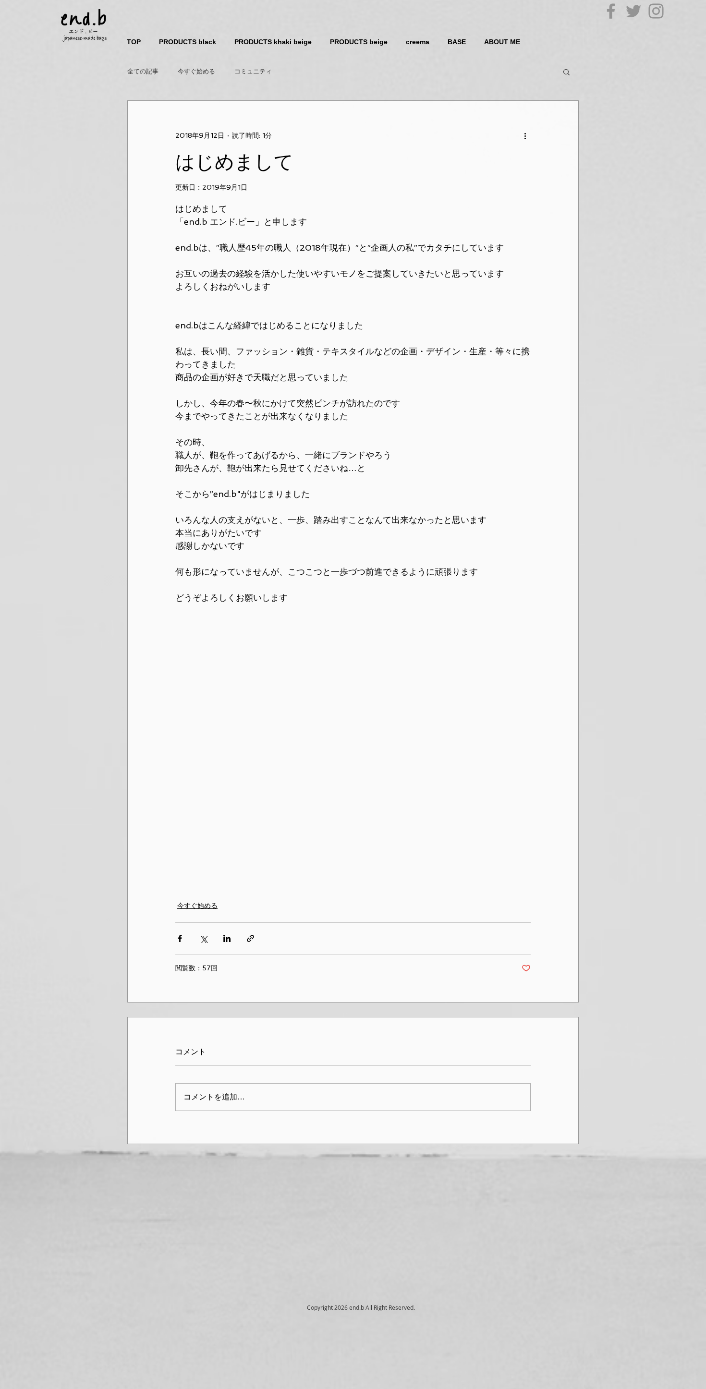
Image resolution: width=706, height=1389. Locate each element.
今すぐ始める (196, 71)
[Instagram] (656, 11)
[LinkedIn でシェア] (226, 938)
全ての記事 (142, 71)
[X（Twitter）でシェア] (203, 938)
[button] (566, 71)
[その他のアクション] (525, 135)
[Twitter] (633, 11)
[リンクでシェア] (250, 938)
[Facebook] (611, 11)
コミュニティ (253, 71)
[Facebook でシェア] (179, 938)
